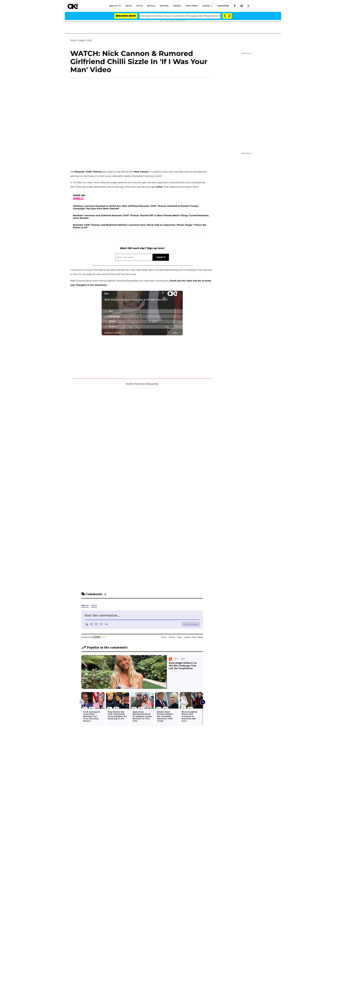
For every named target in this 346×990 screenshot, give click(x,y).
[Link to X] (248, 5)
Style (139, 6)
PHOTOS (164, 6)
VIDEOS (177, 6)
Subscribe (223, 6)
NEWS (129, 6)
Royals (151, 6)
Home (73, 40)
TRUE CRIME (191, 6)
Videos (81, 40)
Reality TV (115, 6)
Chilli (89, 40)
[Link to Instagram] (241, 5)
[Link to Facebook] (234, 5)
